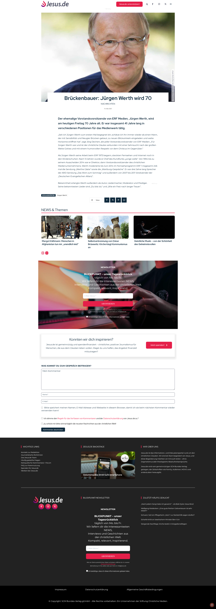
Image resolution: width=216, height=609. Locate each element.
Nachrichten (108, 104)
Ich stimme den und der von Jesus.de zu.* (91, 418)
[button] (147, 4)
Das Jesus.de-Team (29, 458)
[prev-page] (42, 253)
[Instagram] (159, 4)
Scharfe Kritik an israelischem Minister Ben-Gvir (160, 519)
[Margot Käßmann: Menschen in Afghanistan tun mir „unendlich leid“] (61, 227)
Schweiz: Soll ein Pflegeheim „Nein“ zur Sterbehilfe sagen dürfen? (167, 515)
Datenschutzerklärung (113, 418)
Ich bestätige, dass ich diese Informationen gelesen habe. (109, 317)
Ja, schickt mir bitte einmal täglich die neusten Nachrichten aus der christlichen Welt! (79, 423)
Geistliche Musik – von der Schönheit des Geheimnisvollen (153, 243)
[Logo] (48, 499)
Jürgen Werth (62, 195)
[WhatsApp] (124, 200)
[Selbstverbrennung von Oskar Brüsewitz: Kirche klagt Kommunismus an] (107, 227)
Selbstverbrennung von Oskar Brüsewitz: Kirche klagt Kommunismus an (107, 244)
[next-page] (46, 253)
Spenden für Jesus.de (29, 468)
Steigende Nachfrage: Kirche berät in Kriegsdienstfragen (164, 524)
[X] (165, 4)
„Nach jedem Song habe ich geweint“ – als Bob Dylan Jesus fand (167, 504)
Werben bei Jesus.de (29, 471)
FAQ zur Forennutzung (30, 465)
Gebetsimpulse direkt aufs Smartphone (102, 474)
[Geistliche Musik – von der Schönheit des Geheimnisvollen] (154, 227)
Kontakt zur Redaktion (30, 452)
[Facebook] (152, 4)
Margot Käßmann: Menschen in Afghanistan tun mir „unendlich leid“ (60, 243)
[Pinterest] (118, 200)
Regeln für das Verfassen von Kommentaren (77, 418)
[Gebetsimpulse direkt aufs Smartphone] (108, 468)
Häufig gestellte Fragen (30, 460)
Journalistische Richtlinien (32, 455)
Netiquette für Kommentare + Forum (36, 463)
